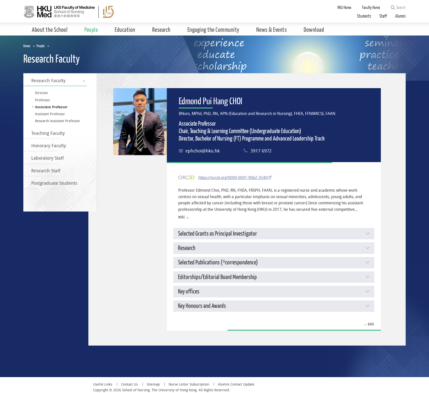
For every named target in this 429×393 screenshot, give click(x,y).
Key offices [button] (188, 291)
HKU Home (344, 7)
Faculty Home (371, 7)
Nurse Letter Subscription (189, 384)
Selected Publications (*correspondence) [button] (218, 262)
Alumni (400, 16)
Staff (383, 16)
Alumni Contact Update (236, 384)
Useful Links (102, 384)
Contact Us (129, 384)
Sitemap (153, 384)
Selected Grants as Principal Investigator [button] (217, 233)
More (181, 217)
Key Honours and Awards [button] (202, 306)
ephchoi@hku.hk (202, 151)
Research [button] (186, 248)
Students (364, 16)
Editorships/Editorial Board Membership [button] (217, 277)
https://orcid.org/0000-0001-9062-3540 (232, 177)
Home (26, 46)
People (40, 46)
